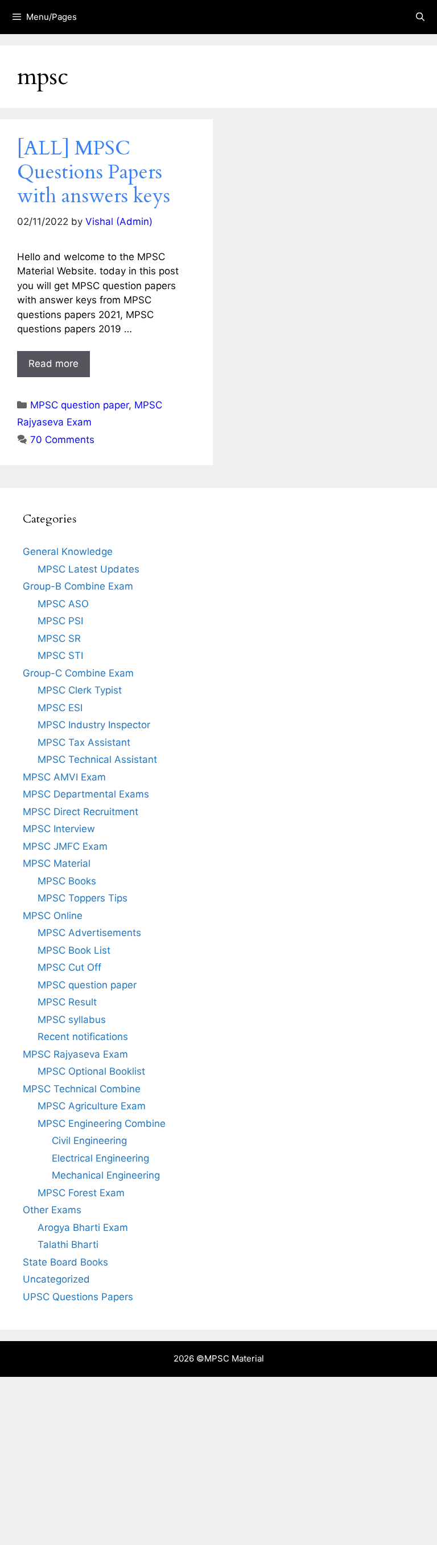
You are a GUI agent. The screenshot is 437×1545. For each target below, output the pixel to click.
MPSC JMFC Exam (65, 846)
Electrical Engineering (100, 1158)
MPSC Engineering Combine (102, 1123)
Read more (53, 363)
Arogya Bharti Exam (83, 1227)
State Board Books (65, 1262)
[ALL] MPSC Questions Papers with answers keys (93, 172)
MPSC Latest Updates (88, 569)
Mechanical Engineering (106, 1175)
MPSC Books (67, 881)
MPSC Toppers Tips (82, 898)
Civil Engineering (89, 1140)
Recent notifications (83, 1036)
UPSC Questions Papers (78, 1296)
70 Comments (62, 439)
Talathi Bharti (68, 1244)
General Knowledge (68, 551)
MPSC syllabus (72, 1019)
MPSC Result (67, 1002)
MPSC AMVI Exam (64, 777)
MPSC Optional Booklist (91, 1071)
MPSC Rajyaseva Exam (75, 1054)
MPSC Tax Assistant (84, 742)
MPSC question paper (79, 405)
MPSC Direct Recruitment (80, 811)
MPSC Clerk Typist (80, 690)
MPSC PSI (60, 621)
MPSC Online (53, 915)
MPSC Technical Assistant (97, 759)
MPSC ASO (63, 603)
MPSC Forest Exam (81, 1193)
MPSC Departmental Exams (86, 794)
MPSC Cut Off (69, 967)
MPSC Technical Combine (82, 1089)
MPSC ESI (60, 707)
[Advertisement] (218, 1460)
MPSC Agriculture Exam (92, 1106)
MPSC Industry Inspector (94, 724)
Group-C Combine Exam (78, 673)
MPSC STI (60, 655)
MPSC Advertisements (89, 932)
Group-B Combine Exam (78, 586)
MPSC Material (56, 863)
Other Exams (52, 1210)
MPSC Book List (74, 950)
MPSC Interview (59, 828)
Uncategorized (56, 1279)
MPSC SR (59, 638)
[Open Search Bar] (420, 17)
